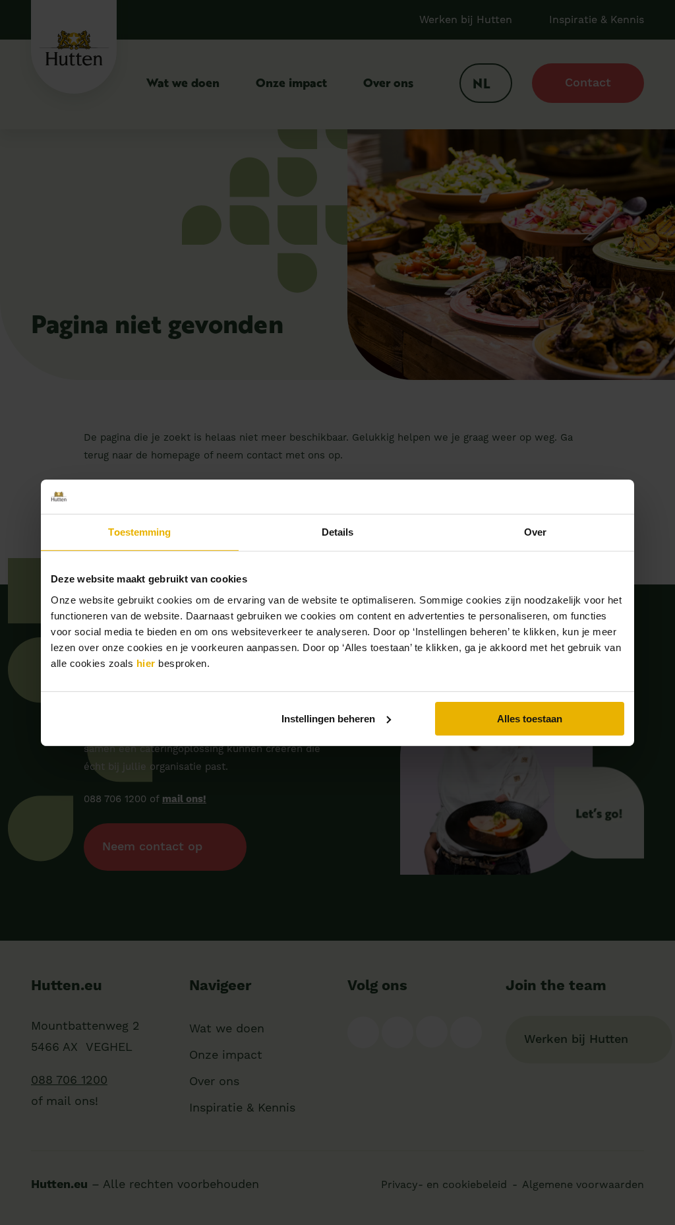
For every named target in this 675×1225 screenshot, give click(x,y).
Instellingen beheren (328, 718)
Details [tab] (338, 532)
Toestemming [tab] (139, 532)
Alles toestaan (529, 718)
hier (146, 662)
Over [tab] (535, 532)
